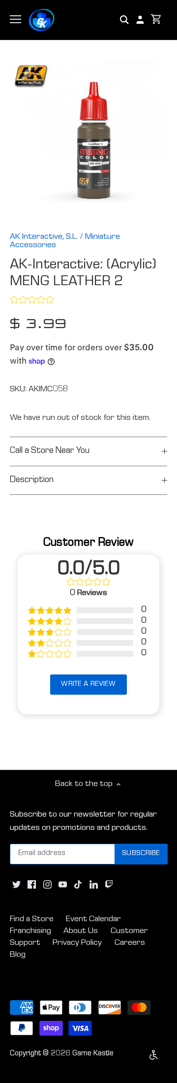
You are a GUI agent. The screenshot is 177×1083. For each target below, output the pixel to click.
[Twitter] (16, 885)
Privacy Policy (77, 943)
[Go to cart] (156, 20)
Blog (18, 955)
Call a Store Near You (49, 451)
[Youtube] (63, 885)
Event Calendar (93, 919)
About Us (80, 931)
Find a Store (32, 919)
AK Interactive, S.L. (44, 237)
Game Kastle (93, 1054)
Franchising (30, 931)
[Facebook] (32, 885)
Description (32, 480)
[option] (88, 140)
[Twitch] (109, 885)
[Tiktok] (78, 885)
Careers (130, 943)
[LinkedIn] (93, 885)
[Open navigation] (15, 19)
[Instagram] (47, 885)
